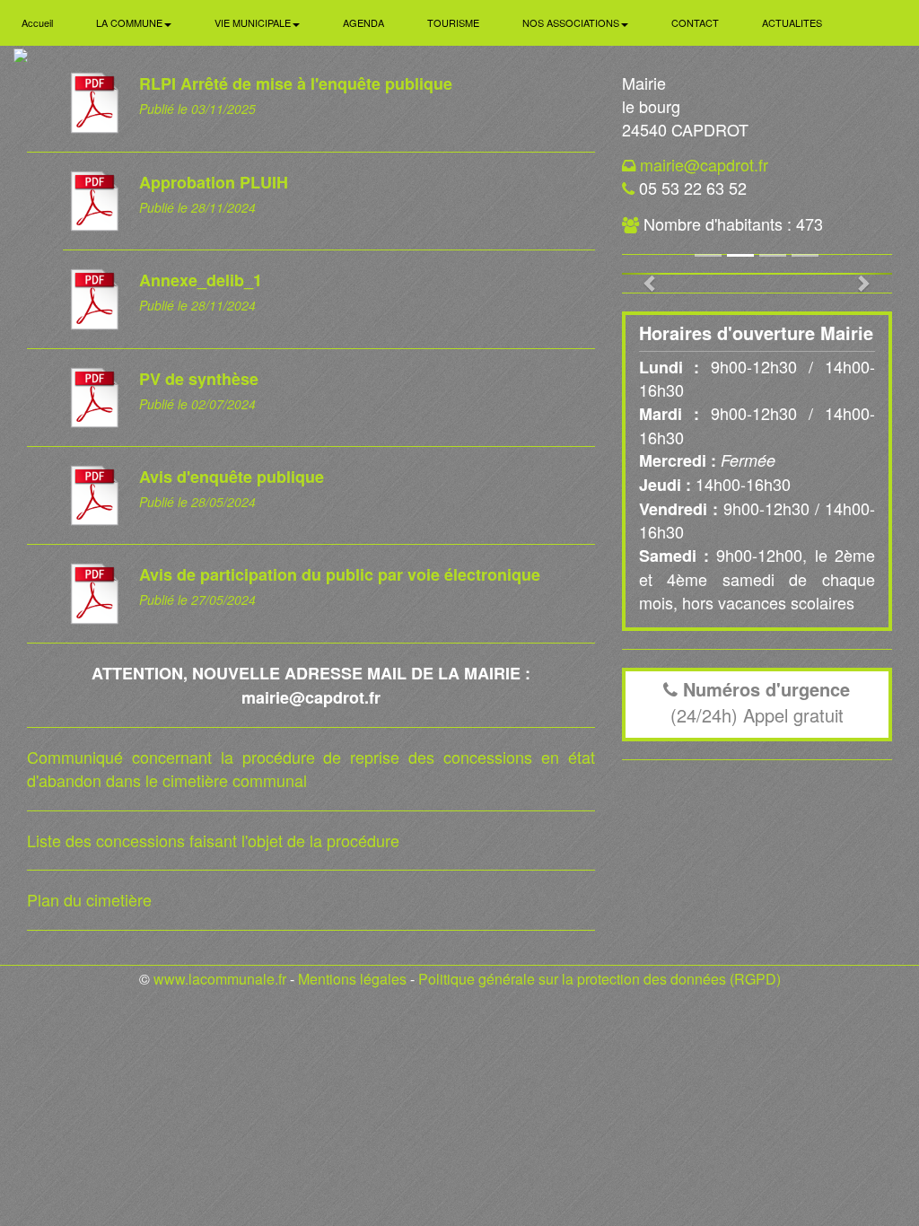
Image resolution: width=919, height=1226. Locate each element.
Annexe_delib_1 (200, 280)
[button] (642, 274)
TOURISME (453, 22)
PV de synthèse (198, 378)
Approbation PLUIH (213, 182)
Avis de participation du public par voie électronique (339, 574)
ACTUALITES (792, 22)
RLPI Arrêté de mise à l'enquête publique (295, 83)
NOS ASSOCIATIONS (572, 22)
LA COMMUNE (130, 22)
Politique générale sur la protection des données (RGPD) (599, 978)
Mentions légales (352, 978)
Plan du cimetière (89, 899)
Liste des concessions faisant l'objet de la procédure (213, 840)
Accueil (37, 22)
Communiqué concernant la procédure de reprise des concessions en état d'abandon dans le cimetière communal (311, 768)
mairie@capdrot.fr (704, 164)
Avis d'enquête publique (231, 476)
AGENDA (363, 22)
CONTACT (695, 22)
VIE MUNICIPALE (253, 22)
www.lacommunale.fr (219, 978)
